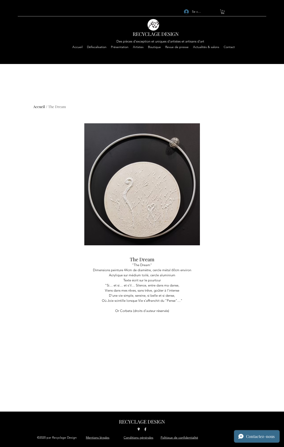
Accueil (39, 106)
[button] (222, 12)
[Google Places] (138, 429)
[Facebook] (145, 429)
